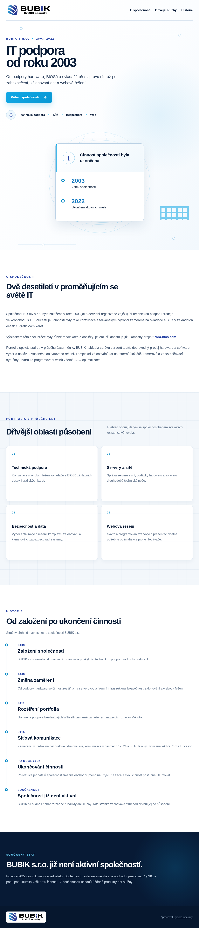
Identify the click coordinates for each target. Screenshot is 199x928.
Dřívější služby (166, 10)
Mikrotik (137, 717)
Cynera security (183, 917)
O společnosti (140, 10)
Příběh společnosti (25, 97)
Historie (187, 10)
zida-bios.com (165, 337)
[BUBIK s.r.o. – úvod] (29, 10)
